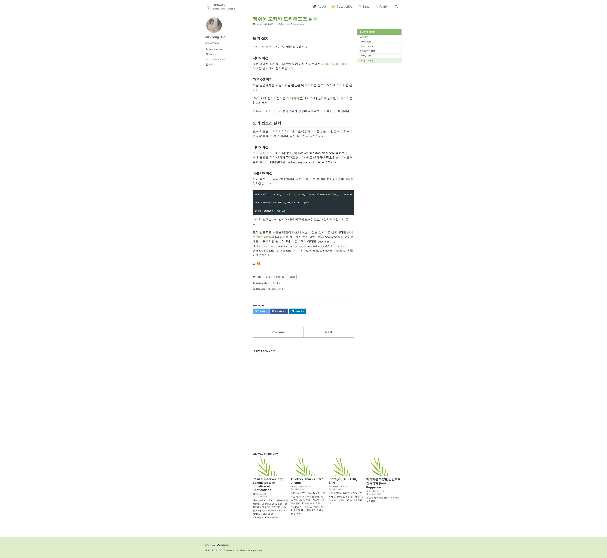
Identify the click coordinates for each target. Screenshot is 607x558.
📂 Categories (342, 6)
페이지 (309, 85)
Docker (277, 283)
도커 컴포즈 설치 (367, 51)
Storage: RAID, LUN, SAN (342, 481)
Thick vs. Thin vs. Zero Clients (307, 481)
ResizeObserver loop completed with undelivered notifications (268, 484)
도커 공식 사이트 (264, 153)
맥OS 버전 (366, 41)
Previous (278, 332)
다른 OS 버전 (367, 46)
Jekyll (239, 550)
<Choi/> (224, 6)
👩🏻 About (319, 6)
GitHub (224, 545)
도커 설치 (364, 36)
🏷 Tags (363, 6)
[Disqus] (303, 398)
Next (328, 332)
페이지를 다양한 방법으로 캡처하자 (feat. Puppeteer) (383, 483)
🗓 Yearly (381, 6)
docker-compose (275, 276)
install (292, 276)
